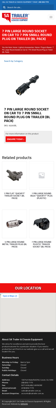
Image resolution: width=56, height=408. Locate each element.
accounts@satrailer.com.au (32, 393)
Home (15, 47)
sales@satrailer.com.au (31, 390)
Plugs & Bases (46, 47)
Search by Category (13, 61)
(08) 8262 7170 (43, 2)
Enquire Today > (15, 139)
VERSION (24, 404)
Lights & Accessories (26, 47)
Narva (37, 47)
